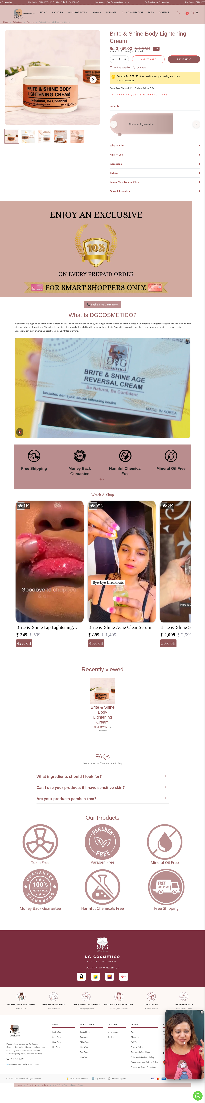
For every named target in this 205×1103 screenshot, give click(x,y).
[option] (52, 77)
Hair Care (56, 1042)
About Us (135, 1037)
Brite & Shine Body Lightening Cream (54, 22)
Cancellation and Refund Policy (144, 1062)
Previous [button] (11, 79)
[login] (178, 12)
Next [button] (93, 79)
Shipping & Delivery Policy (142, 1057)
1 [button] (100, 479)
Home (5, 22)
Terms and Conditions (140, 1052)
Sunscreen (84, 1037)
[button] (196, 124)
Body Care (57, 1032)
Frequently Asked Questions (143, 1067)
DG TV (134, 1042)
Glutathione (85, 1032)
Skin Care (56, 1037)
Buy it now (184, 59)
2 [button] (103, 479)
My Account (113, 1032)
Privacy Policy (137, 1047)
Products (30, 22)
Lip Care (56, 1047)
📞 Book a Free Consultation (102, 304)
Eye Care (84, 1052)
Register (111, 1037)
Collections (17, 22)
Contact (134, 1032)
